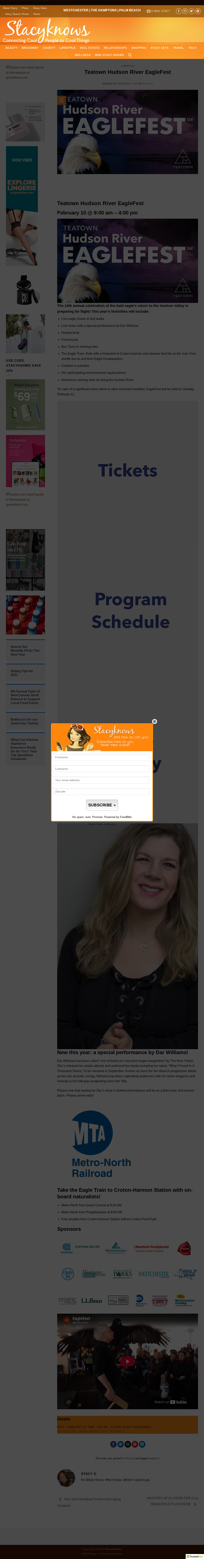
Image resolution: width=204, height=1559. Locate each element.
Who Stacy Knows (109, 55)
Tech (192, 47)
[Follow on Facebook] (179, 11)
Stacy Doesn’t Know (17, 14)
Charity (49, 47)
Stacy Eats (159, 47)
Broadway (30, 47)
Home (36, 14)
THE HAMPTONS (104, 10)
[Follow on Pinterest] (198, 11)
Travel (178, 47)
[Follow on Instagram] (185, 11)
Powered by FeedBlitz (118, 817)
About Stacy (10, 8)
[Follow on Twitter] (191, 11)
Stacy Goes (40, 8)
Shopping (138, 47)
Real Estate (89, 47)
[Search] (129, 55)
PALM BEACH (130, 10)
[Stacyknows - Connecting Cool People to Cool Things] (49, 31)
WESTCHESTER (75, 10)
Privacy (111, 824)
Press (25, 8)
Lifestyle (68, 47)
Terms (99, 824)
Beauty (11, 47)
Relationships (115, 47)
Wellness (82, 55)
